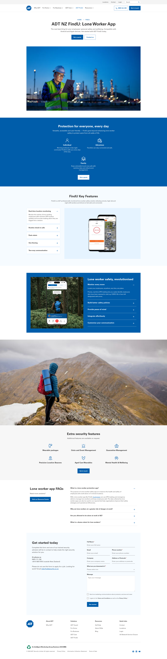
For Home (45, 8)
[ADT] (28, 8)
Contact (113, 2)
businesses (96, 497)
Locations (105, 2)
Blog (96, 631)
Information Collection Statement (77, 651)
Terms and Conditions (104, 598)
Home (79, 20)
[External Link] (133, 651)
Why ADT (37, 8)
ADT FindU (79, 8)
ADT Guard (74, 625)
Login (120, 2)
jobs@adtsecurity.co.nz (50, 569)
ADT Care (68, 8)
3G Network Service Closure (129, 634)
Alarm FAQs (99, 628)
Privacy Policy (123, 598)
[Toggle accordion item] (43, 211)
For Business (57, 8)
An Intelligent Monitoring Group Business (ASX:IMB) (49, 647)
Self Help (98, 625)
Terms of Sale (93, 651)
